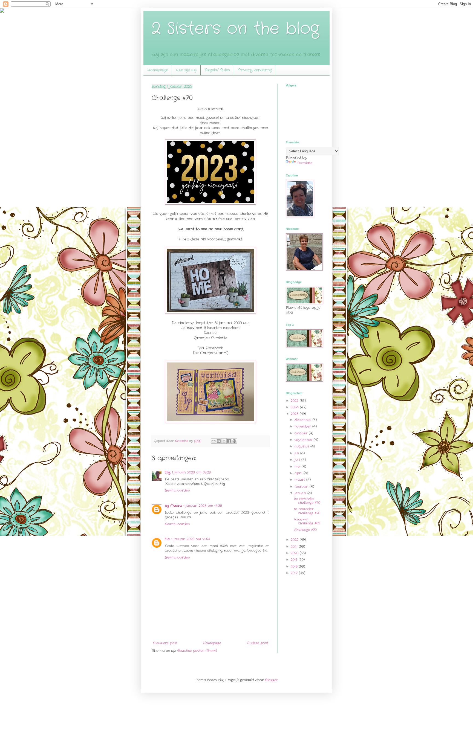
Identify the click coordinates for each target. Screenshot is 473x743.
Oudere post (257, 643)
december (304, 419)
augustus (302, 446)
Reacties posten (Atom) (197, 650)
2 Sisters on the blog (235, 28)
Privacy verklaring (255, 70)
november (303, 426)
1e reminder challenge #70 (307, 511)
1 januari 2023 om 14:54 (190, 539)
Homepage (157, 70)
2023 (295, 413)
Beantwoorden (177, 490)
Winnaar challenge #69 (307, 521)
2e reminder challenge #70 (307, 501)
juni (298, 459)
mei (298, 466)
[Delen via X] (224, 441)
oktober (302, 433)
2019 (295, 559)
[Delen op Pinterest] (234, 441)
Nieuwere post (165, 643)
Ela (167, 539)
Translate (304, 163)
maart (300, 479)
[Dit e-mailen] (213, 441)
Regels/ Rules (217, 70)
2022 (295, 539)
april (299, 473)
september (304, 439)
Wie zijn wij (186, 70)
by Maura (173, 505)
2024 (295, 407)
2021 (295, 546)
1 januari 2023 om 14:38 (202, 505)
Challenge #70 (305, 529)
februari (302, 486)
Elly (167, 472)
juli (297, 453)
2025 (295, 400)
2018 (295, 566)
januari (301, 493)
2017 (295, 573)
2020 (295, 553)
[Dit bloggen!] (218, 441)
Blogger (271, 680)
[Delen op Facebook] (229, 441)
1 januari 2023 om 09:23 (191, 472)
